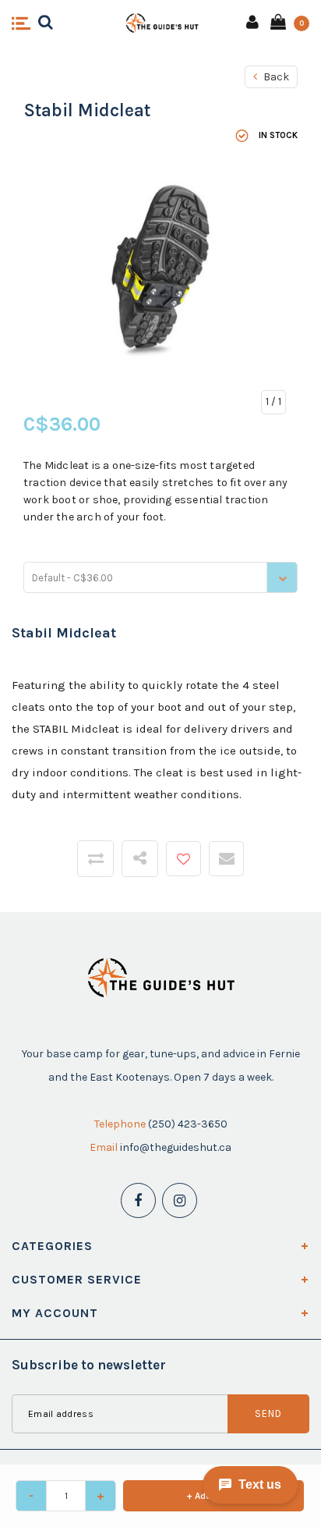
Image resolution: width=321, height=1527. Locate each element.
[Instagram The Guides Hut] (179, 1200)
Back (275, 76)
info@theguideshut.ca (175, 1147)
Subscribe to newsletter (89, 1365)
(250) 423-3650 (188, 1124)
